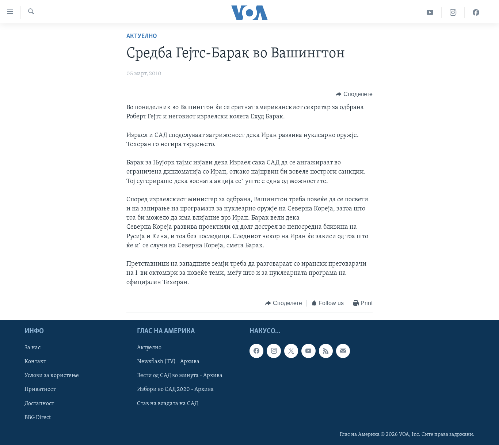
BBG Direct (37, 418)
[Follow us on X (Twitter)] (291, 351)
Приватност (40, 390)
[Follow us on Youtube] (308, 351)
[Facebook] (476, 12)
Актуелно (141, 36)
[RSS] (326, 351)
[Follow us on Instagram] (274, 351)
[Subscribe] (343, 351)
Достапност (39, 404)
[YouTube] (430, 12)
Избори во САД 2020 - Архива (175, 390)
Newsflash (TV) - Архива (168, 362)
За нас (32, 348)
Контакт (35, 362)
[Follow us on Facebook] (256, 351)
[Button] (354, 94)
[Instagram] (453, 12)
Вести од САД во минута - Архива (179, 376)
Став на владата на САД (167, 404)
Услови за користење (51, 376)
